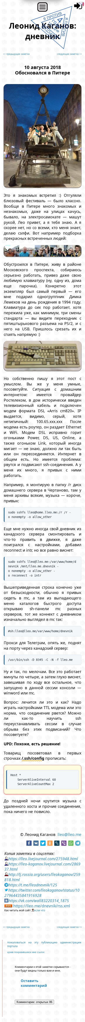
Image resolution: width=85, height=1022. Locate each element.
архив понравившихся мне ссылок (25, 952)
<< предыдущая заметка (16, 53)
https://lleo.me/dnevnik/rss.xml (41, 905)
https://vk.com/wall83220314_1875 (38, 900)
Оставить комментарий (34, 983)
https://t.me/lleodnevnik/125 (32, 884)
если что (39, 910)
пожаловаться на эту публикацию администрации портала (44, 944)
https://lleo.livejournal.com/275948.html (43, 858)
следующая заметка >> (69, 53)
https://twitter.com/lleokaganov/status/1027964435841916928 (42, 892)
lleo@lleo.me (69, 834)
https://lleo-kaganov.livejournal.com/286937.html (42, 866)
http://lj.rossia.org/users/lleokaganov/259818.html (42, 877)
